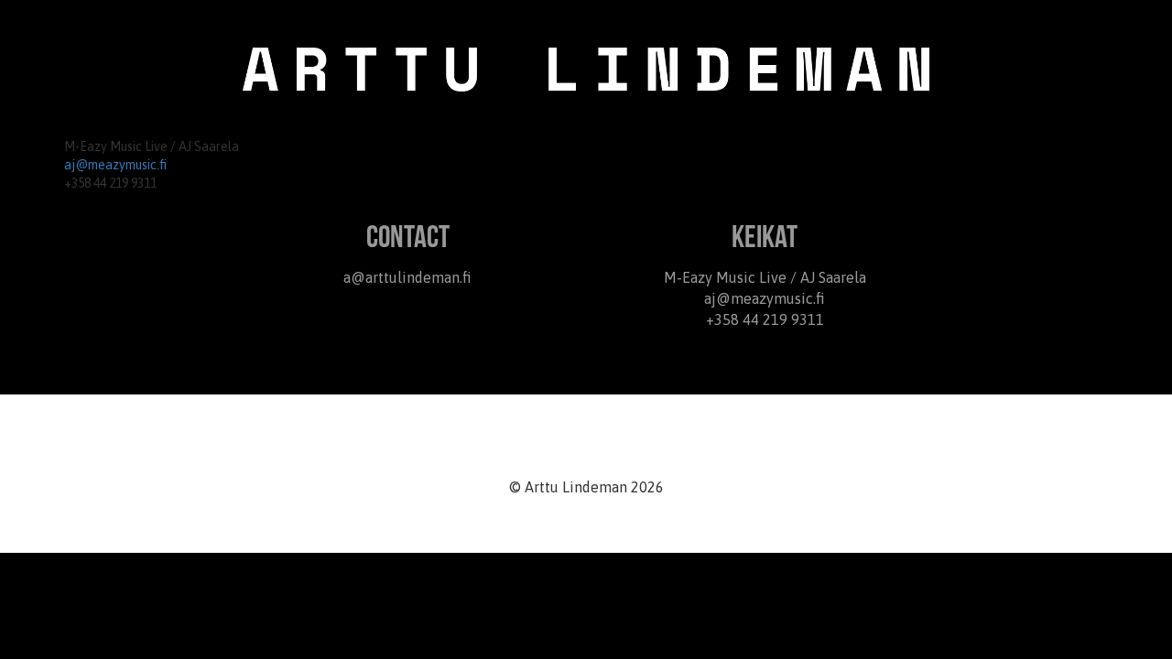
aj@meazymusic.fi (115, 164)
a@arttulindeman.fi (407, 277)
